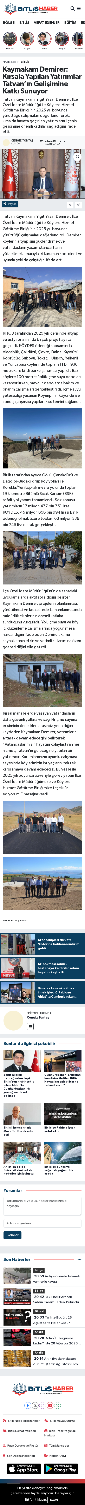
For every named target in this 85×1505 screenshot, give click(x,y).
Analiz (39, 1332)
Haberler (9, 61)
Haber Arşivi (58, 1455)
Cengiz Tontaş (38, 1017)
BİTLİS (24, 23)
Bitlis (25, 61)
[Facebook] (27, 1405)
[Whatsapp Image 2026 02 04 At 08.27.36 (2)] (43, 883)
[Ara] (73, 9)
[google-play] (61, 1469)
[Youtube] (50, 1405)
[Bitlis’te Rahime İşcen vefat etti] (63, 1114)
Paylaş (12, 204)
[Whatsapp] (57, 1405)
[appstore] (24, 1469)
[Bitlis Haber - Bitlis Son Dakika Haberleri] (30, 9)
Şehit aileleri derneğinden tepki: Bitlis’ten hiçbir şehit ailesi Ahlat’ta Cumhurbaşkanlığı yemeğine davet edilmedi (19, 1085)
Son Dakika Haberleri (21, 1455)
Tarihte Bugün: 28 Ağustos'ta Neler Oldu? (52, 1320)
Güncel (39, 1311)
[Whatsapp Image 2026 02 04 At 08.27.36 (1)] (43, 558)
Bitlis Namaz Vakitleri (22, 1430)
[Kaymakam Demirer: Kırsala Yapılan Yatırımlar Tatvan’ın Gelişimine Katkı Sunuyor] (42, 174)
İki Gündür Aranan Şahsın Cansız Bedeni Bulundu (56, 1299)
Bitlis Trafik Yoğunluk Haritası (60, 1433)
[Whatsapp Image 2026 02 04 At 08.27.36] (43, 680)
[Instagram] (42, 1405)
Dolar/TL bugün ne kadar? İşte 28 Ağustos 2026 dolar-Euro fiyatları (55, 1341)
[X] (35, 1405)
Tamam (54, 1500)
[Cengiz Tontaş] (13, 1020)
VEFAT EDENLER (46, 23)
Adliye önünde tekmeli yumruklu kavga (56, 1279)
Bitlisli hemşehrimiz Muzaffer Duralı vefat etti (19, 1131)
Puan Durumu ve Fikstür (22, 1445)
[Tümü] (79, 1259)
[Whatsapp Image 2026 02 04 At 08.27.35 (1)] (43, 296)
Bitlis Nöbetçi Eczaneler (24, 1420)
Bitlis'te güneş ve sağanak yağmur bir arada (58, 1170)
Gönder (12, 1235)
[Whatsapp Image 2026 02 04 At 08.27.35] (43, 438)
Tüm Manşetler (59, 1445)
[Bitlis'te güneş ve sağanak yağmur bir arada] (63, 1153)
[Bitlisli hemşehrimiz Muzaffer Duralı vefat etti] (22, 1114)
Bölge (39, 1270)
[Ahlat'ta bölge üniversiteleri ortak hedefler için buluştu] (22, 1153)
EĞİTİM (70, 23)
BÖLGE (8, 23)
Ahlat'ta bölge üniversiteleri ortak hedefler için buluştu (19, 1170)
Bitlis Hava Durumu (62, 1420)
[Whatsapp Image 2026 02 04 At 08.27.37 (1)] (43, 827)
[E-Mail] (30, 1026)
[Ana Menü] (79, 9)
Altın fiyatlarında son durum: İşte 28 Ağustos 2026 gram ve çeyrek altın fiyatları (55, 1362)
